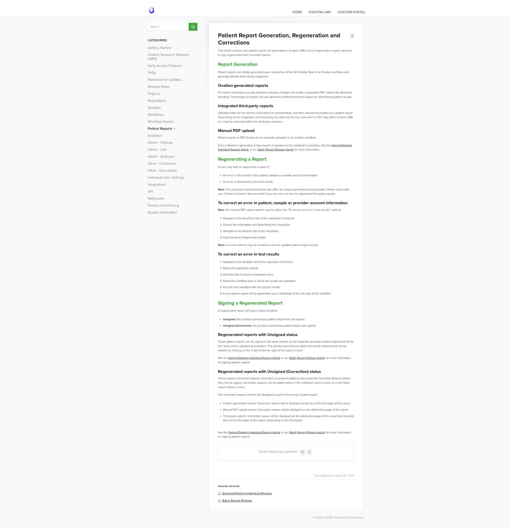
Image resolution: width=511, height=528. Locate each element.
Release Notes (159, 87)
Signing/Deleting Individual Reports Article (254, 358)
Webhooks (156, 198)
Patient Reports (160, 129)
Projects (154, 94)
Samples (154, 108)
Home (297, 12)
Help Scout (356, 517)
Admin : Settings (160, 143)
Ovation (320, 517)
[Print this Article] (352, 36)
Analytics (155, 136)
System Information (162, 212)
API (150, 191)
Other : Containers (162, 163)
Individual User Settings (166, 177)
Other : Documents (162, 170)
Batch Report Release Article (275, 149)
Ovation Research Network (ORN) (168, 57)
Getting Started (159, 48)
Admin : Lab (157, 150)
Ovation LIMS (320, 12)
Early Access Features (165, 66)
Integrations (157, 184)
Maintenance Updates (164, 80)
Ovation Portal (351, 12)
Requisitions (157, 101)
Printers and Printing (163, 205)
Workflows (156, 115)
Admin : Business (161, 157)
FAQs (152, 73)
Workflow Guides (161, 122)
